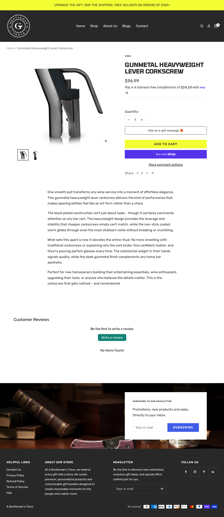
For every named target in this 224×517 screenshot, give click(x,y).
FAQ (9, 493)
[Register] (161, 489)
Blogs (126, 26)
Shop (94, 26)
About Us (110, 26)
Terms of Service (17, 487)
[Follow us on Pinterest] (203, 471)
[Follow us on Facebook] (185, 471)
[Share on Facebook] (137, 173)
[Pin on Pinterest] (142, 173)
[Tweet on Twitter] (147, 173)
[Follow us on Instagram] (194, 471)
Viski (128, 56)
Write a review (112, 337)
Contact (142, 26)
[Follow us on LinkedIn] (212, 471)
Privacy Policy (15, 475)
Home (80, 26)
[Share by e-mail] (153, 173)
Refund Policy (15, 481)
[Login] (208, 26)
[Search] (201, 26)
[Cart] (215, 26)
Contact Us (14, 469)
